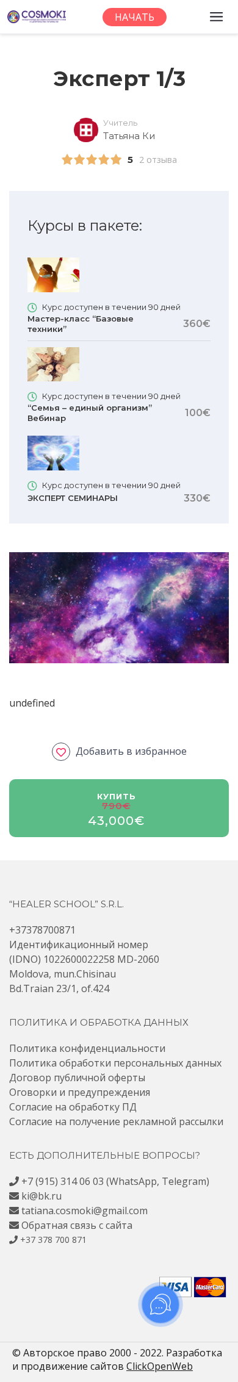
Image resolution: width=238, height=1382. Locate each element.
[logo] (36, 16)
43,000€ (116, 821)
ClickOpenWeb (159, 1366)
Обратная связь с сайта (76, 1225)
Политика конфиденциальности (87, 1048)
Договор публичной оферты (77, 1077)
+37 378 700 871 (53, 1239)
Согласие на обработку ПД (73, 1107)
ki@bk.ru (41, 1196)
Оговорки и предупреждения (79, 1092)
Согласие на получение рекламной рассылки (116, 1121)
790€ (116, 806)
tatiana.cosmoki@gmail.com (84, 1210)
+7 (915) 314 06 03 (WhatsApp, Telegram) (115, 1181)
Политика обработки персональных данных (115, 1063)
